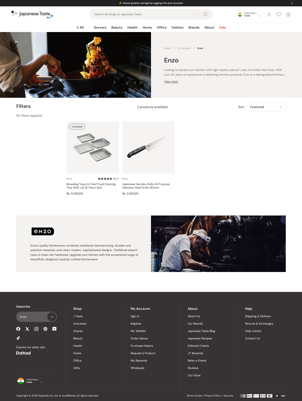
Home (147, 27)
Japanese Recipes (200, 338)
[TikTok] (18, 338)
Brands (194, 27)
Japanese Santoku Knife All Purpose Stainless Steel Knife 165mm (146, 186)
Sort (241, 107)
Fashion (178, 27)
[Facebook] (18, 329)
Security (228, 395)
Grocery (100, 27)
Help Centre (253, 331)
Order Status (139, 338)
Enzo (69, 178)
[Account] (269, 14)
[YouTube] (54, 329)
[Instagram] (36, 329)
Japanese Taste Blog (201, 331)
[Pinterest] (45, 329)
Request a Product (143, 353)
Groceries (79, 323)
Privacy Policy (212, 395)
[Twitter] (27, 329)
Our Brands (195, 323)
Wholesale (137, 368)
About (209, 27)
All (82, 27)
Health (132, 27)
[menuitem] (80, 27)
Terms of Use (194, 395)
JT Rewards (195, 353)
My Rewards (139, 360)
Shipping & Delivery (258, 316)
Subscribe (51, 316)
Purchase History (142, 346)
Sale (222, 27)
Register (136, 323)
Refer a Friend (197, 360)
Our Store (194, 375)
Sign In (135, 316)
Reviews (193, 368)
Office (162, 27)
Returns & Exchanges (259, 323)
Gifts (76, 368)
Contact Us (252, 338)
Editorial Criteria (198, 346)
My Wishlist (138, 331)
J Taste (78, 316)
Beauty (116, 27)
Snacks (78, 331)
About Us (194, 316)
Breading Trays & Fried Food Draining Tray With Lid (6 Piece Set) (91, 186)
